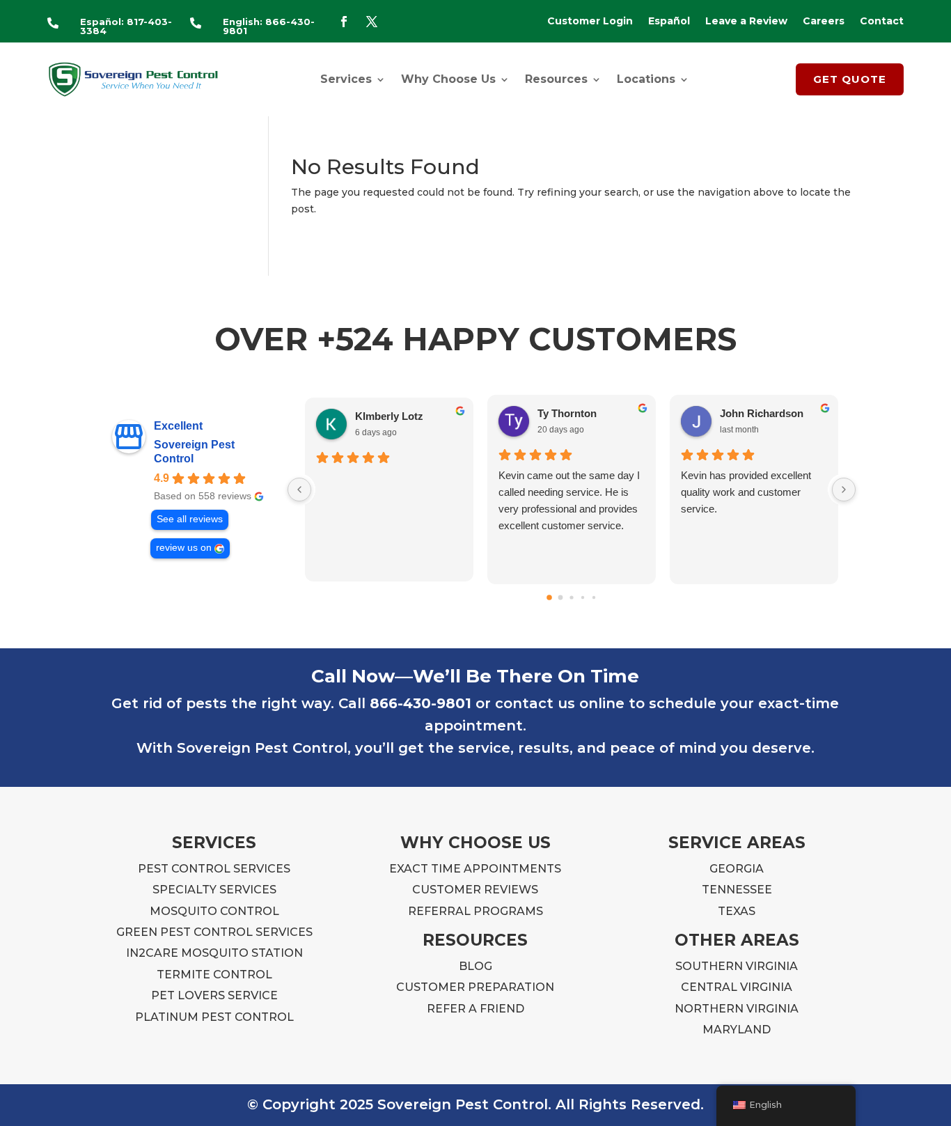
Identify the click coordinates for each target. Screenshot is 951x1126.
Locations (646, 79)
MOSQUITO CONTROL (214, 911)
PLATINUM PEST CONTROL (214, 1017)
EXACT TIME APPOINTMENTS (475, 868)
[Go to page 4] (593, 597)
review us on (184, 547)
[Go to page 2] (571, 597)
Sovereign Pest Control (194, 451)
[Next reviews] (844, 489)
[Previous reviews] (299, 489)
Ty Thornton (567, 413)
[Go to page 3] (582, 597)
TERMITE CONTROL (214, 974)
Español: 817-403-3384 (126, 26)
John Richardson (761, 413)
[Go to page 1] (560, 597)
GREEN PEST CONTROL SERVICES (214, 932)
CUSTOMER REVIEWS (475, 889)
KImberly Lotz (389, 416)
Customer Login (590, 21)
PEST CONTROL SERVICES (214, 868)
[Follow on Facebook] (344, 21)
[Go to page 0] (549, 597)
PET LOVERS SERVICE (214, 995)
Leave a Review (746, 21)
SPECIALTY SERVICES (214, 889)
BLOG (475, 966)
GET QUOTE (849, 79)
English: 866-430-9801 (269, 26)
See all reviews (190, 519)
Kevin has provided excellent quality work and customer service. (746, 492)
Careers (823, 21)
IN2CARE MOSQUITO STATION (214, 953)
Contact (882, 21)
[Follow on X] (372, 21)
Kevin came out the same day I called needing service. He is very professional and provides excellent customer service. (569, 500)
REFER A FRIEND (475, 1008)
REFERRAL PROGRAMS (475, 911)
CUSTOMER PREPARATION (475, 987)
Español (669, 21)
